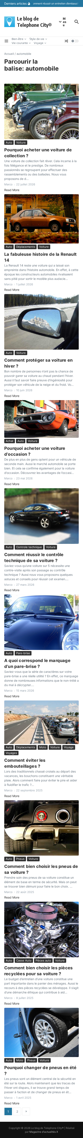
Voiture (21, 142)
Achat (9, 441)
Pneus (20, 858)
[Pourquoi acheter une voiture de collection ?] (41, 111)
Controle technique (29, 547)
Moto (42, 747)
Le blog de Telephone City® (34, 21)
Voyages (11, 753)
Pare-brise (23, 653)
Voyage (38, 43)
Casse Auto (23, 960)
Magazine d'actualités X (43, 1131)
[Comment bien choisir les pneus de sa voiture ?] (41, 828)
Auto (9, 142)
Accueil (9, 53)
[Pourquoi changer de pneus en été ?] (41, 1032)
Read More (11, 190)
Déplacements (25, 246)
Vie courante (20, 43)
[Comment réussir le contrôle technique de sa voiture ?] (41, 516)
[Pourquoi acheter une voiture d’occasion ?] (41, 419)
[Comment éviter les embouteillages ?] (41, 722)
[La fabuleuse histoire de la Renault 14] (41, 218)
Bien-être (17, 39)
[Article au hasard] (66, 41)
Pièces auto (43, 960)
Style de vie (36, 39)
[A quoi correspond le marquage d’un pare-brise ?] (41, 622)
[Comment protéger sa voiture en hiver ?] (41, 322)
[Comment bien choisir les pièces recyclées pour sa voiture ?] (41, 929)
